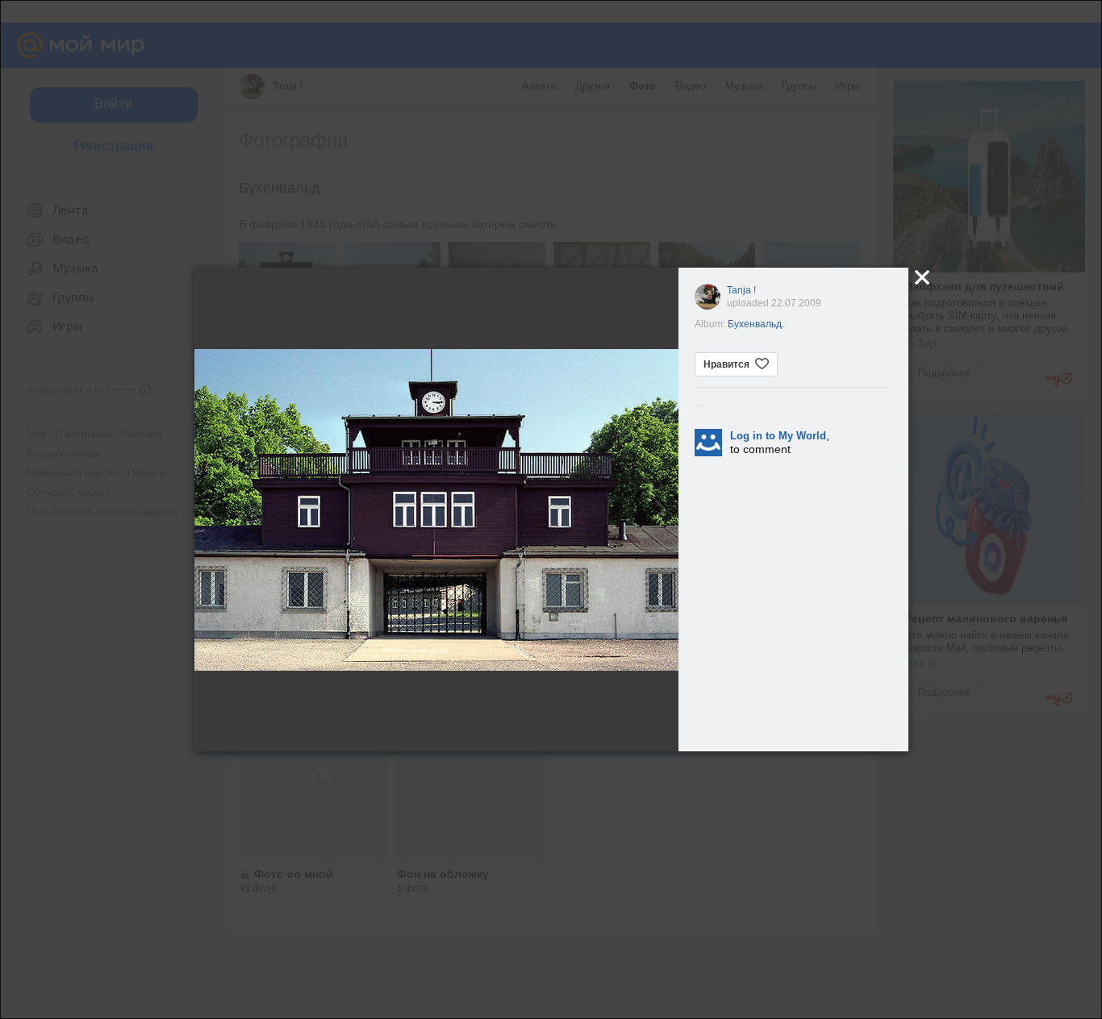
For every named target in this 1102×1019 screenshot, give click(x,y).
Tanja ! (741, 290)
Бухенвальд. (756, 324)
